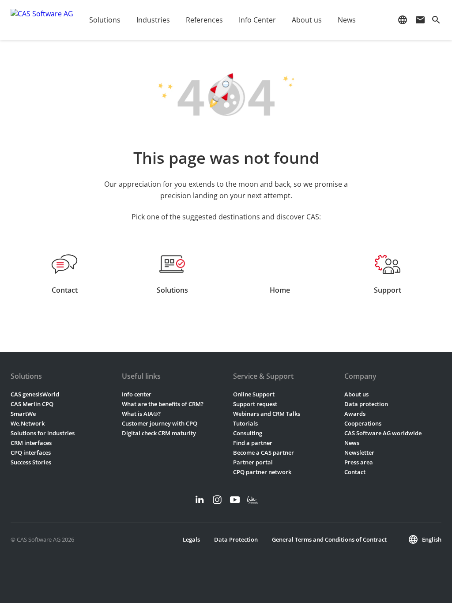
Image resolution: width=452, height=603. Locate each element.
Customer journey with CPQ (159, 423)
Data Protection (236, 539)
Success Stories (31, 462)
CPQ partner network (262, 472)
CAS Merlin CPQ (32, 404)
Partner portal (253, 462)
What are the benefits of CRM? (162, 404)
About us (356, 394)
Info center (136, 394)
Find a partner (252, 443)
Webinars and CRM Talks (266, 414)
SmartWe (23, 414)
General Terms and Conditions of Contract (329, 539)
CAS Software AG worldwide (383, 433)
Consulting (247, 433)
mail (420, 20)
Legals (191, 539)
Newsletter (359, 452)
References (204, 20)
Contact (354, 472)
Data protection (366, 404)
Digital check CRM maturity (159, 433)
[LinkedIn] (199, 499)
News (351, 443)
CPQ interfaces (31, 452)
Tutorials (245, 423)
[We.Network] (252, 499)
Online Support (254, 394)
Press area (358, 462)
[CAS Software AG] (42, 20)
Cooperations (362, 423)
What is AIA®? (141, 414)
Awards (354, 414)
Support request (255, 404)
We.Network (28, 423)
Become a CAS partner (263, 452)
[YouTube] (235, 499)
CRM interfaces (31, 443)
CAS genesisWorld (35, 394)
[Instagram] (217, 499)
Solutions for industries (43, 433)
